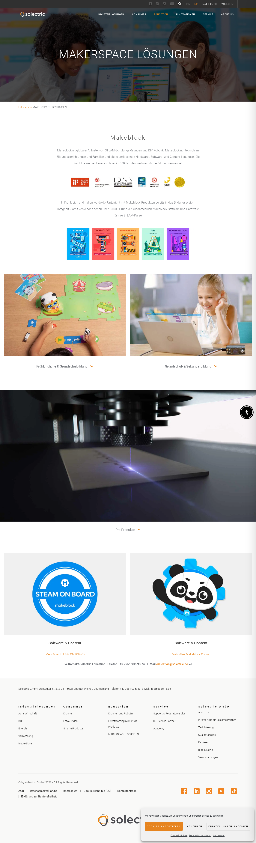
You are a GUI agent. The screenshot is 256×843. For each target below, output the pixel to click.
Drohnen (68, 713)
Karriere (202, 742)
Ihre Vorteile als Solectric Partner (217, 719)
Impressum (219, 835)
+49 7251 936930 (130, 688)
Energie (22, 728)
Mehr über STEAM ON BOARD (65, 654)
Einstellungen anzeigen (228, 826)
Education (25, 107)
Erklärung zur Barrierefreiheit (39, 796)
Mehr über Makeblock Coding (191, 654)
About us (203, 712)
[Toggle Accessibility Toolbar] (246, 412)
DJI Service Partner (164, 720)
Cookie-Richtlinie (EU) (97, 791)
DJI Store (209, 4)
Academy (158, 728)
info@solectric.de (161, 688)
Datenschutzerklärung (200, 835)
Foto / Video (70, 720)
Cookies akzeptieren (164, 826)
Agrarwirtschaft (27, 713)
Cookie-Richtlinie (179, 835)
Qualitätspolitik (207, 734)
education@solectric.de (172, 664)
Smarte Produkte (73, 728)
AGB (21, 791)
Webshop (228, 4)
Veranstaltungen (208, 757)
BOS (20, 720)
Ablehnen (194, 826)
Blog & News (205, 749)
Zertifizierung (206, 727)
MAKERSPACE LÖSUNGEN (123, 733)
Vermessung (25, 735)
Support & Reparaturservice (169, 713)
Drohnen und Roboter (120, 713)
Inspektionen (25, 743)
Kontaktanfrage (126, 791)
